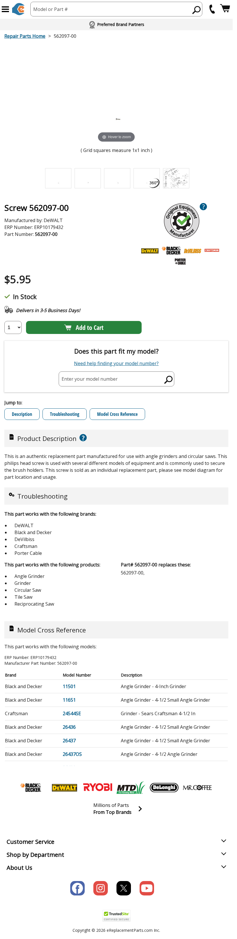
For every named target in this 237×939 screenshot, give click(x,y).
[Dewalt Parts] (64, 787)
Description (22, 414)
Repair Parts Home (24, 36)
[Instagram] (100, 888)
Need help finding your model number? (116, 363)
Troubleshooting (64, 414)
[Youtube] (147, 888)
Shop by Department (35, 855)
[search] (196, 9)
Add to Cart (89, 327)
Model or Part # (50, 9)
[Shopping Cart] (225, 9)
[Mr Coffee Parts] (197, 787)
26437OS (72, 754)
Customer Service (30, 842)
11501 (69, 686)
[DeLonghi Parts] (164, 787)
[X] (123, 888)
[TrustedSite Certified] (116, 916)
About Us (19, 868)
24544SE (72, 713)
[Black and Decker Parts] (31, 787)
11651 (69, 700)
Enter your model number (90, 378)
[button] (5, 9)
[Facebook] (77, 888)
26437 (69, 740)
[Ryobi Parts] (97, 787)
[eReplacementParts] (18, 9)
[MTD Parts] (130, 787)
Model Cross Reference (117, 414)
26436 (69, 727)
